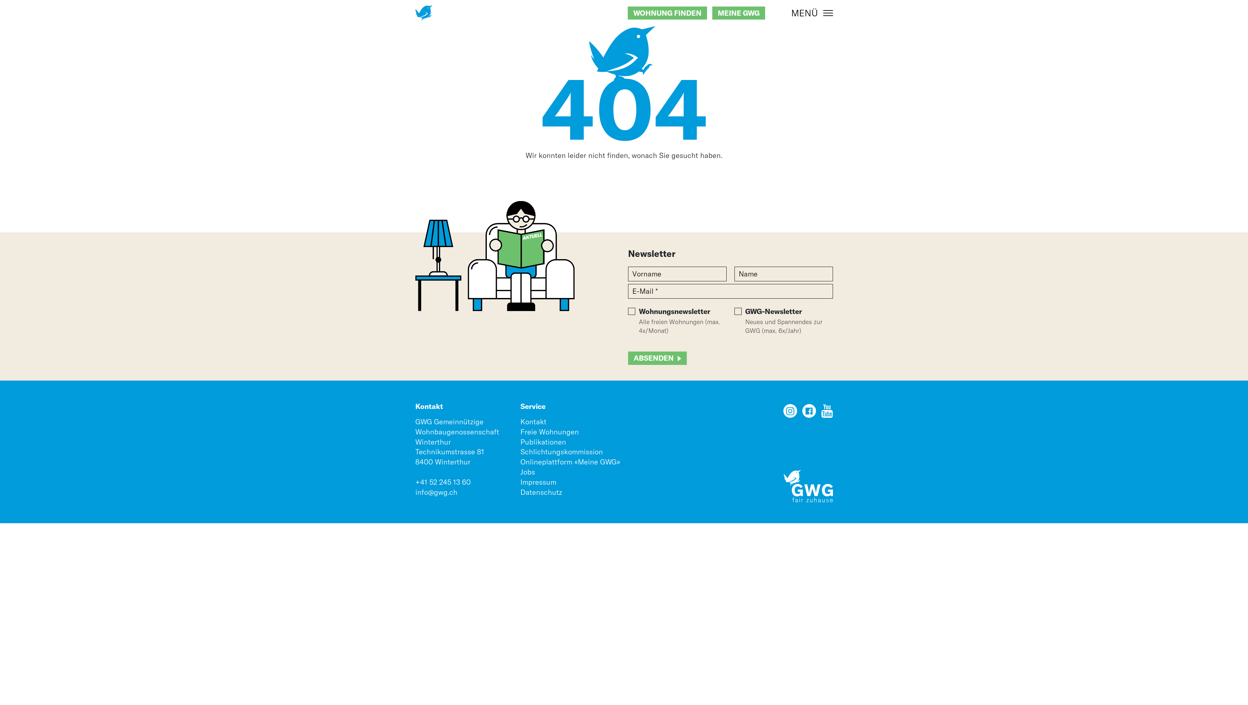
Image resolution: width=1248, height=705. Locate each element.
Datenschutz (541, 492)
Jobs (527, 472)
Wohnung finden (667, 13)
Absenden (654, 358)
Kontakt (533, 421)
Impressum (538, 482)
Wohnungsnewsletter (674, 311)
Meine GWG (739, 13)
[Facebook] (809, 413)
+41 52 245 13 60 (443, 482)
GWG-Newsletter (773, 311)
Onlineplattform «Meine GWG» (570, 461)
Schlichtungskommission (561, 451)
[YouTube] (827, 413)
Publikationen (543, 441)
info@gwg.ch (436, 492)
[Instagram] (790, 413)
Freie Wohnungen (549, 431)
